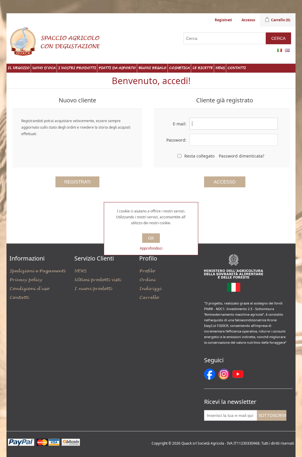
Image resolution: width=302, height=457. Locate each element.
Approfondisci (151, 248)
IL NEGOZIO (18, 68)
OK (151, 238)
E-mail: (179, 124)
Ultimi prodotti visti (97, 280)
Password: (176, 140)
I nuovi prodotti (93, 288)
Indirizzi (150, 288)
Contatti (236, 68)
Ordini (147, 280)
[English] (287, 50)
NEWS (220, 68)
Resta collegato (199, 156)
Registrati (223, 19)
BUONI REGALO (152, 68)
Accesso (248, 19)
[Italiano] (279, 50)
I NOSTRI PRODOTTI (77, 68)
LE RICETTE (202, 68)
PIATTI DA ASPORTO (117, 68)
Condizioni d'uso (29, 288)
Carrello (149, 297)
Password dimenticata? (241, 156)
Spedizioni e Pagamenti (37, 271)
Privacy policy (25, 280)
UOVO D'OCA (43, 68)
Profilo (147, 271)
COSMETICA (179, 68)
